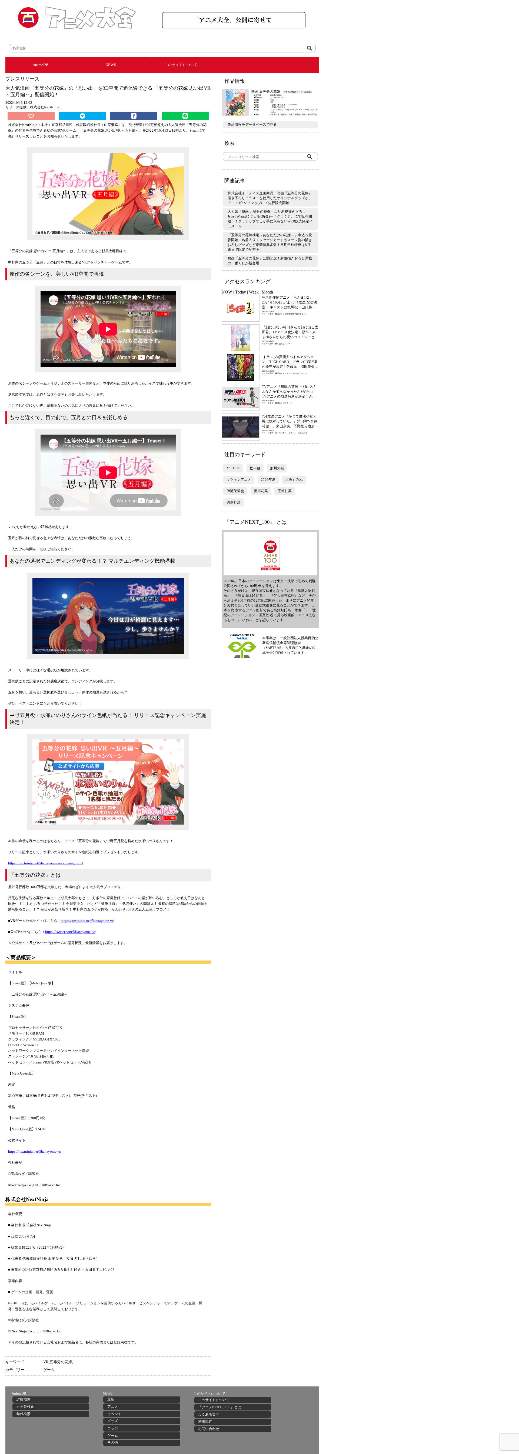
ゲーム (49, 1370)
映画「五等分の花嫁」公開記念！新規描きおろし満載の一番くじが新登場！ (270, 260)
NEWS (111, 65)
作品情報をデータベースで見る (252, 124)
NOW (227, 292)
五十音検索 (25, 1407)
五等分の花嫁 (60, 1362)
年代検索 (23, 1414)
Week (254, 292)
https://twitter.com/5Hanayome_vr (70, 932)
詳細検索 (23, 1399)
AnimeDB (41, 65)
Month (267, 292)
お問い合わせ (208, 1429)
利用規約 (205, 1421)
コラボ (112, 1428)
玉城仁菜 (285, 491)
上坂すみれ (294, 480)
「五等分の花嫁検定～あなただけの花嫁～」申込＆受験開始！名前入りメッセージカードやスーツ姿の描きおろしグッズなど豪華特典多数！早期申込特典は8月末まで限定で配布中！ (270, 242)
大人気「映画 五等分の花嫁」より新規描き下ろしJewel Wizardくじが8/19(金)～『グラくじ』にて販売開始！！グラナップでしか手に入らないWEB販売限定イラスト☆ (270, 218)
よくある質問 (208, 1414)
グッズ (112, 1421)
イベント (114, 1414)
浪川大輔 (277, 468)
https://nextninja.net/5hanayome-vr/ (87, 921)
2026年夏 (268, 480)
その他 (112, 1442)
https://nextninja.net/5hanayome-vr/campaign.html (45, 863)
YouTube (233, 468)
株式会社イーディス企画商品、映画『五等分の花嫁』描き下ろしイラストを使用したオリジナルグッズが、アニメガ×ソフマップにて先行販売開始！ (270, 198)
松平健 (255, 468)
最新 (110, 1399)
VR (45, 1362)
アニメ (112, 1407)
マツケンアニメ (239, 480)
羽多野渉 (234, 502)
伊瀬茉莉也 (235, 491)
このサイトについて (181, 65)
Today (240, 292)
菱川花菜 (261, 491)
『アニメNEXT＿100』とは (219, 1407)
